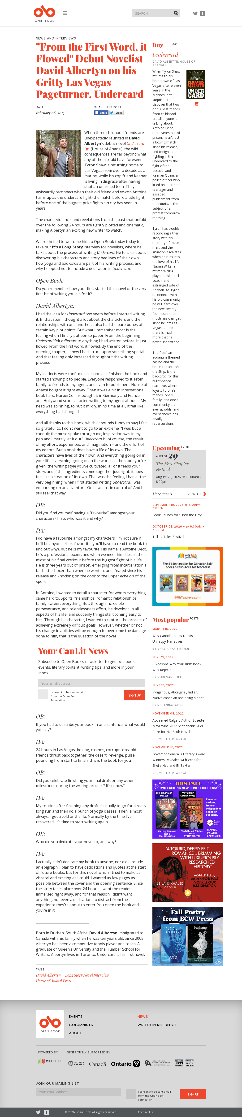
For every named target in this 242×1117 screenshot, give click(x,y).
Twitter (38, 1112)
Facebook (46, 1112)
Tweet (116, 112)
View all (194, 494)
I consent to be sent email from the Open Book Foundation (67, 696)
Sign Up (135, 695)
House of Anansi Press (53, 980)
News (143, 1016)
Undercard (165, 54)
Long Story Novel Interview (87, 975)
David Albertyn (48, 975)
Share (101, 112)
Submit (176, 13)
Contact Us (145, 1112)
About (75, 1032)
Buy (164, 45)
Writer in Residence (157, 1024)
